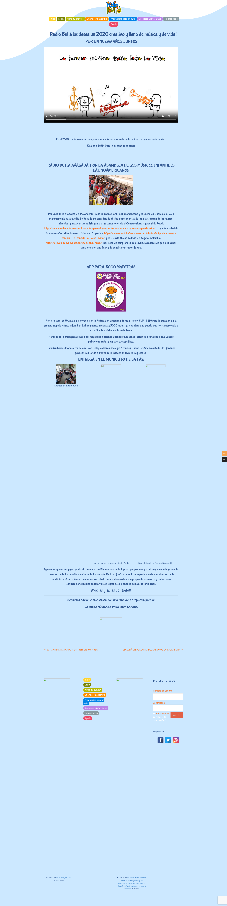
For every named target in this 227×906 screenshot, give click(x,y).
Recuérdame (162, 713)
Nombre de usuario (162, 691)
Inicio (52, 19)
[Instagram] (176, 740)
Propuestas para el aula (122, 19)
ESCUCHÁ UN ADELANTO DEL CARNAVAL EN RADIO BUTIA (151, 649)
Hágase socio (171, 19)
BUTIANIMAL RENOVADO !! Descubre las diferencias (73, 649)
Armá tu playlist (75, 19)
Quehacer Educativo (97, 19)
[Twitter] (168, 740)
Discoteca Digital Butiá (150, 19)
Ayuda (114, 24)
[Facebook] (160, 740)
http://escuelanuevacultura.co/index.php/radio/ (74, 243)
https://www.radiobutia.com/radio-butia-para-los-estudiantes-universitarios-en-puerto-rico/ (100, 228)
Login (61, 19)
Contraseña (159, 703)
